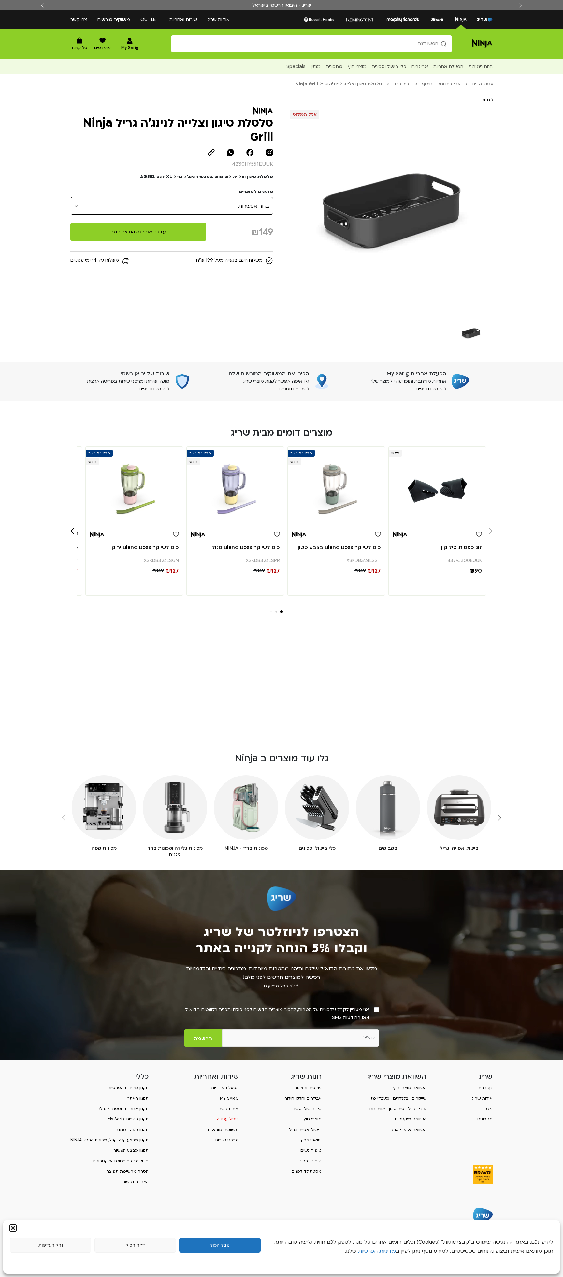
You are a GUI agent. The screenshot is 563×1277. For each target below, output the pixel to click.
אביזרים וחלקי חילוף (441, 84)
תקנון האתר (138, 1098)
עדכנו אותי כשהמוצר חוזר (138, 232)
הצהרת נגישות (135, 1181)
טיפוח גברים (310, 1160)
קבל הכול (220, 1245)
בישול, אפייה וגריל (305, 1129)
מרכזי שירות (227, 1140)
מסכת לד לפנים (307, 1171)
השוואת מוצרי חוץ (409, 1087)
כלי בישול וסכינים (306, 1108)
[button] (13, 1228)
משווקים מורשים (113, 19)
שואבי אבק (311, 1140)
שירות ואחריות (183, 19)
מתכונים (485, 1119)
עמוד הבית (482, 84)
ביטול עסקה (228, 1119)
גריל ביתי (402, 84)
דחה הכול (135, 1245)
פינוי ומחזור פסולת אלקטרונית (121, 1160)
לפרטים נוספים (431, 389)
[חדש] (437, 486)
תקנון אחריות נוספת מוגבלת (123, 1108)
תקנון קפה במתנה (132, 1129)
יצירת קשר (229, 1108)
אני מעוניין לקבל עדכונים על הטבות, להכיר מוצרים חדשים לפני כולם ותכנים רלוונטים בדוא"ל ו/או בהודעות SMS (277, 1014)
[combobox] (311, 43)
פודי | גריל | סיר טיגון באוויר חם (397, 1108)
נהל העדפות (50, 1245)
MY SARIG (229, 1098)
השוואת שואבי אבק (408, 1129)
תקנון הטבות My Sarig (128, 1119)
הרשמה (203, 1038)
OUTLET (149, 19)
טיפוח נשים (311, 1150)
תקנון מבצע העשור (131, 1150)
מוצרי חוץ (312, 1119)
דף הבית (485, 1087)
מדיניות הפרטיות (377, 1250)
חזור (486, 99)
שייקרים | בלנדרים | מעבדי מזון (397, 1098)
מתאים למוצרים (256, 192)
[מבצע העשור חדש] (336, 486)
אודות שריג (219, 19)
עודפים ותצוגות (308, 1087)
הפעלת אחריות (225, 1087)
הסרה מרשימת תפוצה (128, 1171)
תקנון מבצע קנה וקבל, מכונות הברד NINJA (109, 1140)
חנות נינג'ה (482, 66)
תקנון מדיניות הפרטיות (128, 1087)
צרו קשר (78, 19)
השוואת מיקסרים (410, 1119)
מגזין (488, 1108)
